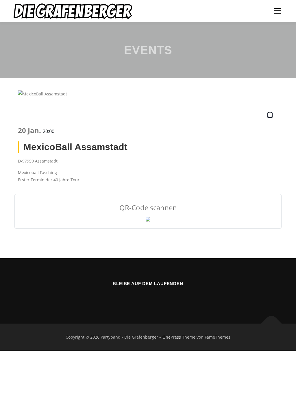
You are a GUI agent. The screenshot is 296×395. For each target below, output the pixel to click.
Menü (277, 11)
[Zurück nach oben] (271, 323)
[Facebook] (140, 296)
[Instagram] (156, 296)
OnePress (171, 337)
